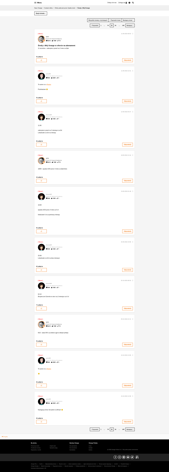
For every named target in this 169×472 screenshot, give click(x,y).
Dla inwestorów (73, 447)
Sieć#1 (41, 464)
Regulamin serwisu (57, 466)
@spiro (49, 84)
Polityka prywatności (80, 466)
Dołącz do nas (111, 2)
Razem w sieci (62, 464)
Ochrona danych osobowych (95, 466)
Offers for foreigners (122, 466)
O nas (90, 446)
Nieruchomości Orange (109, 466)
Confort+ (116, 464)
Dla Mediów (72, 450)
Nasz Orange (38, 8)
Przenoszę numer (35, 446)
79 (108, 25)
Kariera (90, 450)
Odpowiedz (127, 60)
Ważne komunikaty (45, 466)
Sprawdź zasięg (53, 447)
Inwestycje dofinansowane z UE (38, 468)
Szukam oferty (48, 8)
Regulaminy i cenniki (36, 450)
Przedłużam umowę (35, 447)
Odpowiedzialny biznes (50, 464)
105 (123, 25)
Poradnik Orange (125, 464)
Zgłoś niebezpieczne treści (89, 464)
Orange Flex (34, 464)
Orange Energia (35, 466)
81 (115, 25)
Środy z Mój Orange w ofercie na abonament (56, 45)
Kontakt (90, 447)
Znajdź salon (53, 446)
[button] (132, 33)
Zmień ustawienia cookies (74, 464)
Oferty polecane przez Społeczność (65, 8)
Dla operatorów (73, 446)
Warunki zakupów (69, 466)
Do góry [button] (5, 436)
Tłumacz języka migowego (105, 464)
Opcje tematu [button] (40, 13)
